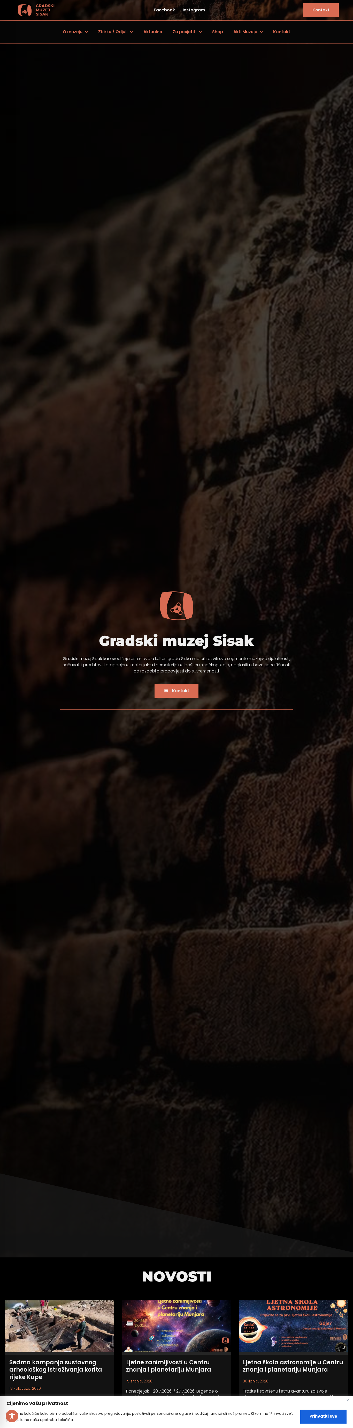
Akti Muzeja (245, 32)
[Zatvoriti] (347, 1400)
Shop (217, 32)
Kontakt (281, 32)
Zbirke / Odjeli (112, 32)
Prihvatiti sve (323, 1416)
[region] (176, 1412)
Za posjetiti (184, 32)
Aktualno (152, 32)
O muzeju (72, 32)
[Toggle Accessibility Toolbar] (12, 1416)
